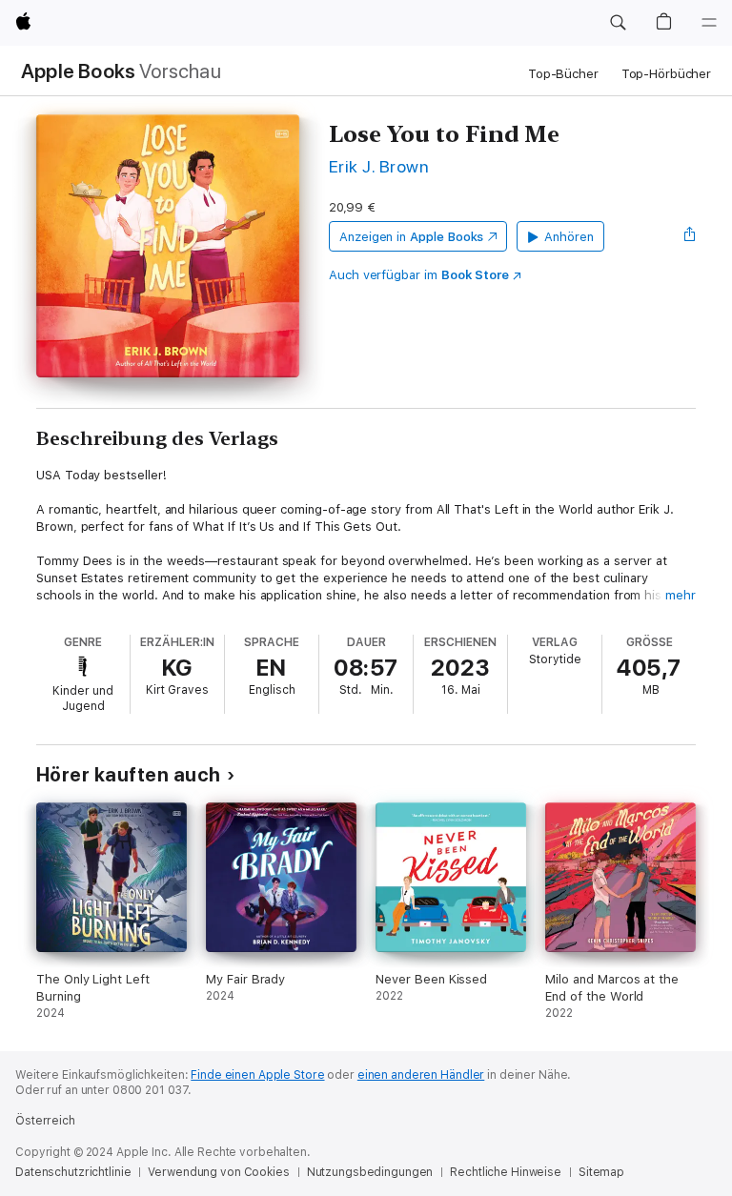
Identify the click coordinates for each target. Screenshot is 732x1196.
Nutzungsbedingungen (370, 1172)
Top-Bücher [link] (563, 74)
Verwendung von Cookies (218, 1172)
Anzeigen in (411, 237)
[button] (617, 23)
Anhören (569, 237)
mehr (680, 595)
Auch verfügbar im (419, 275)
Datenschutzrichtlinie (73, 1172)
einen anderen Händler (420, 1075)
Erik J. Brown (379, 166)
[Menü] (709, 23)
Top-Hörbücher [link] (666, 74)
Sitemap (601, 1172)
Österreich (45, 1120)
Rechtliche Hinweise (505, 1172)
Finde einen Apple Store (257, 1075)
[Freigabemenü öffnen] (690, 236)
